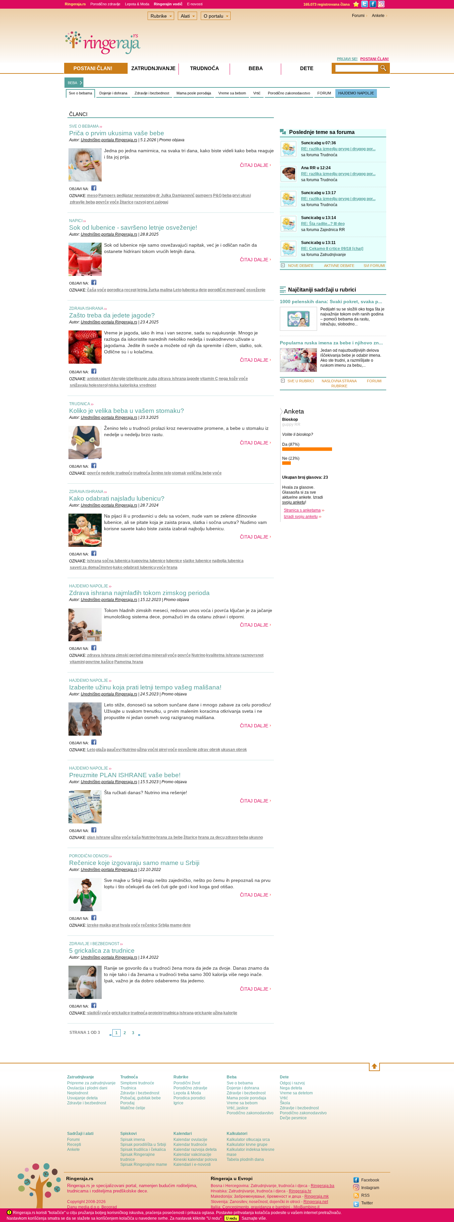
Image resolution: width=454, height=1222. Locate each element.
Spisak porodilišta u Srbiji (143, 1144)
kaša (136, 837)
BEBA (72, 83)
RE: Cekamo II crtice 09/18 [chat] (332, 248)
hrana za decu (211, 837)
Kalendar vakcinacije (192, 1154)
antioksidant (98, 378)
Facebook (370, 1180)
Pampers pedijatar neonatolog (126, 195)
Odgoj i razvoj (292, 1083)
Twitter (367, 1203)
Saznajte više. (254, 1218)
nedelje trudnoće (117, 473)
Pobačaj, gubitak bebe (140, 1098)
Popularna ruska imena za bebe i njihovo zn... (331, 342)
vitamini (77, 662)
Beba (256, 68)
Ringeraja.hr (300, 1191)
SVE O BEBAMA (84, 126)
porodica (115, 290)
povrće (102, 202)
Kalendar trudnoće (190, 1144)
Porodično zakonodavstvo (289, 93)
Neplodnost (77, 1093)
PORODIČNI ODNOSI (88, 856)
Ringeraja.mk (316, 1196)
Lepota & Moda (137, 4)
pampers (203, 195)
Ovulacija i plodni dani (87, 1088)
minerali (159, 655)
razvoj (140, 202)
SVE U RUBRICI (300, 381)
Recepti (74, 1144)
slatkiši (94, 1013)
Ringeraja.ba (322, 1185)
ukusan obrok (234, 749)
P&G (217, 195)
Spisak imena (132, 1139)
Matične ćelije (132, 1108)
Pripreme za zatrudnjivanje (91, 1083)
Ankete (378, 15)
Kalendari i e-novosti (192, 1164)
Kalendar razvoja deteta (195, 1149)
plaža (101, 749)
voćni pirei (157, 749)
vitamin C (209, 378)
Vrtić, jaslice (237, 1108)
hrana (172, 567)
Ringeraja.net (315, 1201)
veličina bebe (199, 473)
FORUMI (374, 381)
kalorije (230, 1013)
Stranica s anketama (302, 510)
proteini (155, 1013)
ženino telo (161, 473)
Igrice (178, 1103)
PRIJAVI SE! (347, 59)
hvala (125, 925)
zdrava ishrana (172, 378)
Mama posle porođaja (193, 93)
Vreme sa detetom (296, 1093)
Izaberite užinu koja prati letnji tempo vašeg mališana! (145, 687)
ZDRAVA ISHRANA (86, 308)
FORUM (324, 93)
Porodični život (186, 1083)
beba (227, 195)
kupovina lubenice (148, 560)
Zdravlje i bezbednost (152, 93)
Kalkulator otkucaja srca (248, 1139)
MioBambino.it (306, 1207)
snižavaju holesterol (89, 385)
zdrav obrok (209, 749)
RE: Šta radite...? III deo (323, 223)
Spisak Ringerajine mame (143, 1164)
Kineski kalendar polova (195, 1159)
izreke (93, 925)
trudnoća (141, 473)
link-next (139, 1035)
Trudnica (128, 1088)
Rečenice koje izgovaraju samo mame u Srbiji (134, 862)
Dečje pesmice (293, 1118)
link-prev (110, 1035)
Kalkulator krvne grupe (247, 1144)
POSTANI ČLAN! (374, 59)
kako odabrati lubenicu (134, 567)
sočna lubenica (116, 560)
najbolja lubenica (228, 560)
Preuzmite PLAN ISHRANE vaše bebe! (124, 775)
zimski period (128, 655)
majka (105, 925)
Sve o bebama (80, 93)
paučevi (114, 749)
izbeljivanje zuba (141, 378)
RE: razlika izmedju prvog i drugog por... (338, 149)
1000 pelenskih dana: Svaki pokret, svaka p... (331, 301)
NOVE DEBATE (300, 266)
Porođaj (127, 1103)
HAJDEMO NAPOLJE (356, 93)
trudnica (171, 1013)
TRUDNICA (79, 404)
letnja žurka (148, 290)
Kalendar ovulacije (190, 1139)
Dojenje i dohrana (113, 93)
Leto (177, 290)
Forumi (358, 15)
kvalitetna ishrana (223, 655)
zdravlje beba (82, 202)
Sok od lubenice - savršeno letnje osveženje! (133, 227)
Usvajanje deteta (82, 1098)
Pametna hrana (128, 662)
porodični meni (222, 290)
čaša (91, 290)
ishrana (94, 560)
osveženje (256, 290)
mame (176, 925)
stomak (179, 473)
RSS (365, 1195)
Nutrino (198, 655)
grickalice (120, 1013)
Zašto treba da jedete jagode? (112, 315)
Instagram (370, 1187)
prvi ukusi (241, 195)
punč (241, 290)
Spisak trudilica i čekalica (143, 1149)
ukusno (256, 837)
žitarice (127, 202)
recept (130, 290)
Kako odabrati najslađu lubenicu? (117, 498)
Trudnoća (328, 155)
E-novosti (194, 4)
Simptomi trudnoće (137, 1083)
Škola (285, 1103)
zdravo (231, 837)
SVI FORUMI (374, 266)
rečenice (149, 925)
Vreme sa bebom (232, 93)
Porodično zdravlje (105, 4)
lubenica (190, 290)
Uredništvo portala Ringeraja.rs (109, 140)
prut (115, 925)
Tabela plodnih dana (245, 1159)
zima (146, 655)
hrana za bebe (169, 837)
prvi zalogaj (157, 202)
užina (142, 749)
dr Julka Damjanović (175, 195)
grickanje (203, 1013)
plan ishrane (98, 837)
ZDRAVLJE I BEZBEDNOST (94, 943)
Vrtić (257, 93)
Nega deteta (291, 1088)
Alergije (118, 378)
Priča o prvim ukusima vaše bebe (116, 133)
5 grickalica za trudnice (102, 950)
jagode (193, 378)
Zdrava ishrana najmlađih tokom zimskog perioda (139, 592)
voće (114, 202)
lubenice (174, 560)
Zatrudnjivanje (333, 254)
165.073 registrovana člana (326, 4)
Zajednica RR (332, 229)
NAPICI (75, 220)
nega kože (228, 378)
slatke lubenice (197, 560)
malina (166, 290)
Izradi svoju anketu (301, 516)
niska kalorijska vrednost (132, 385)
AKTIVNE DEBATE (339, 266)
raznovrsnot (252, 655)
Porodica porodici (189, 1098)
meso (92, 195)
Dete (306, 68)
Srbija (163, 925)
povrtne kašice (99, 662)
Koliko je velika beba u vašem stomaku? (126, 410)
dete (203, 290)
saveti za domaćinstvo (91, 567)
